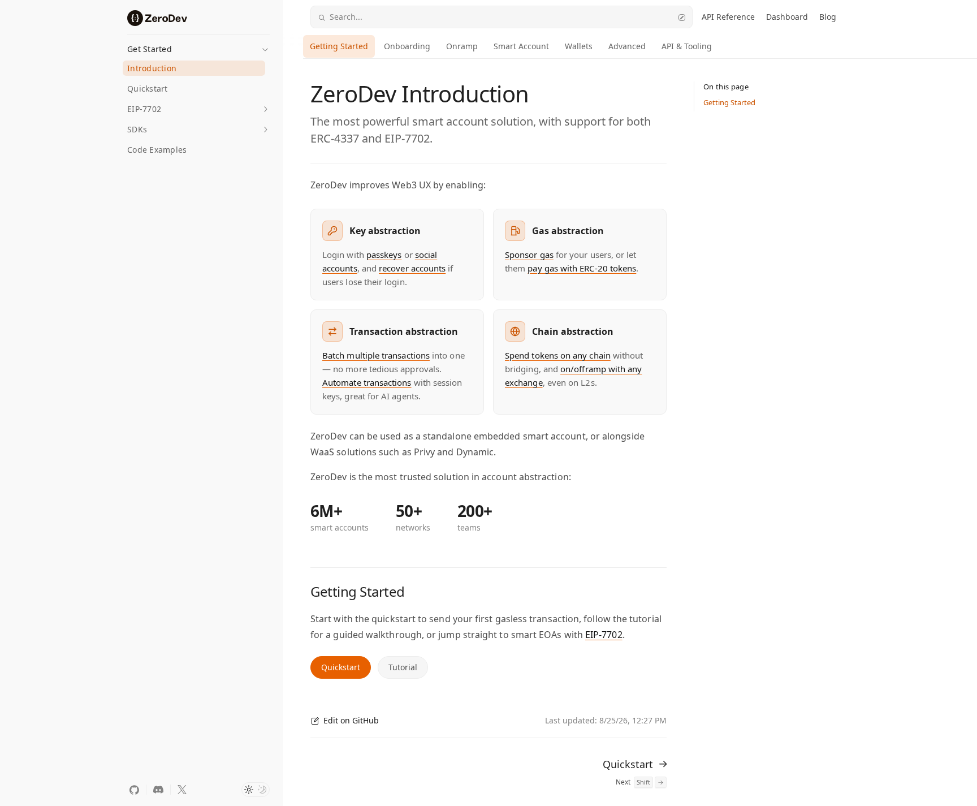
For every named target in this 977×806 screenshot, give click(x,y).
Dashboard (787, 16)
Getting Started (339, 46)
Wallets (579, 46)
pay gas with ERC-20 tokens (582, 268)
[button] (198, 46)
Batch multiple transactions (376, 355)
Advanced (627, 46)
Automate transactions (367, 382)
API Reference (728, 16)
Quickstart (147, 88)
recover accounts (412, 268)
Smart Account (521, 46)
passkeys (384, 254)
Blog (827, 16)
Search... (346, 16)
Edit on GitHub (351, 720)
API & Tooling (687, 46)
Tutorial (402, 667)
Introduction (151, 68)
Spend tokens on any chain (558, 355)
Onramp (462, 46)
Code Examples (157, 149)
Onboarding (407, 46)
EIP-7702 (603, 634)
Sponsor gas (529, 254)
